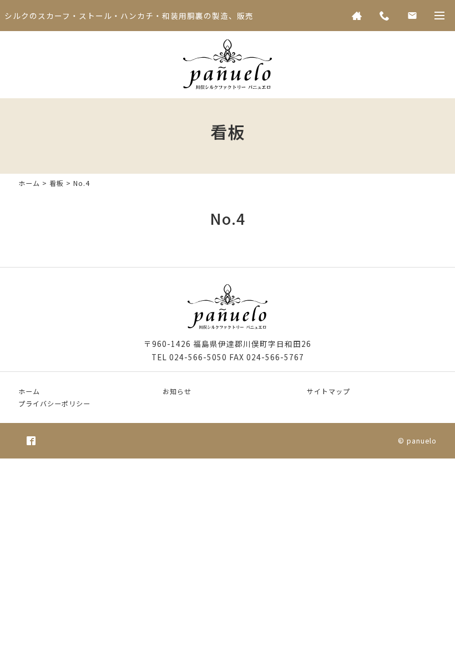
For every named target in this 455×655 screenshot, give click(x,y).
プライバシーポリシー (54, 403)
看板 (56, 183)
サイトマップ (328, 391)
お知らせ (177, 391)
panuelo (422, 440)
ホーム (29, 183)
